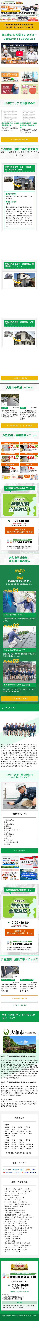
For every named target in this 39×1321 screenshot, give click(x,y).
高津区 (28, 1140)
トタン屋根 (8, 1213)
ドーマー (7, 1245)
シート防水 (8, 1204)
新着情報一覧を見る (20, 998)
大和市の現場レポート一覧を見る (20, 426)
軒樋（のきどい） (26, 1245)
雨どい (7, 1230)
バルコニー (8, 1200)
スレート (7, 1252)
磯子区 (20, 1127)
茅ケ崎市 (15, 1146)
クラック (7, 1189)
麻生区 (22, 1142)
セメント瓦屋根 (9, 1208)
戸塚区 (7, 1129)
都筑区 (31, 1133)
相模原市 (30, 1149)
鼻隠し (16, 1245)
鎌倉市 (22, 1149)
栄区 (13, 1127)
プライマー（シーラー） (12, 1191)
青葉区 (7, 1136)
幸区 (13, 1140)
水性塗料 (16, 1195)
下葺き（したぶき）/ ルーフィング (23, 1217)
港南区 (28, 1127)
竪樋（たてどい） (10, 1247)
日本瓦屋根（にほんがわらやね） (15, 1211)
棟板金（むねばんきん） (20, 1230)
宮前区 (7, 1142)
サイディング (27, 1191)
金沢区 (7, 1127)
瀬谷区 (29, 1131)
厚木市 (23, 1146)
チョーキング (18, 1189)
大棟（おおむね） (10, 1241)
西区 (6, 1131)
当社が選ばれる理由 (21, 698)
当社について (20, 851)
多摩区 (14, 1142)
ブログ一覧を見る (21, 1005)
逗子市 (14, 1149)
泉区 (13, 1129)
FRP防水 (7, 1250)
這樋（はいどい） (24, 1226)
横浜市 (7, 1125)
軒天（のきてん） (10, 1232)
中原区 (20, 1140)
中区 (25, 1129)
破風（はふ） (23, 1232)
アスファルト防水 (10, 1202)
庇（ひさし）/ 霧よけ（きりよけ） (16, 1221)
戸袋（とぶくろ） (10, 1224)
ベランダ (17, 1200)
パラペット (22, 1247)
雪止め (7, 1217)
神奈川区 (7, 1133)
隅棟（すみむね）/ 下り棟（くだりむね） (18, 1243)
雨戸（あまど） (24, 1224)
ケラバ (21, 1234)
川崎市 (7, 1138)
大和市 (22, 1144)
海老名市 (30, 1144)
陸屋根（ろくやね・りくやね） (14, 1206)
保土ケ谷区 (20, 1131)
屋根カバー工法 (20, 1213)
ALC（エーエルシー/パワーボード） (16, 1193)
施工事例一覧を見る (21, 378)
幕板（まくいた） (10, 1226)
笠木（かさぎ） (25, 1219)
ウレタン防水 (23, 1202)
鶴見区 (16, 1133)
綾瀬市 (7, 1144)
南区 (19, 1129)
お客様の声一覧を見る (20, 140)
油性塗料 (7, 1195)
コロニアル (17, 1252)
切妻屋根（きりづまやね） (13, 1239)
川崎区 (7, 1140)
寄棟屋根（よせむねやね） (13, 1237)
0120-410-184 (20, 521)
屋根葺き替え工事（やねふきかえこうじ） (18, 1215)
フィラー (28, 1189)
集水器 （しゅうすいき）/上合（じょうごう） (19, 1228)
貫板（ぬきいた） (10, 1234)
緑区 (13, 1136)
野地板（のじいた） (11, 1219)
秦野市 (7, 1149)
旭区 (12, 1131)
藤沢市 (7, 1146)
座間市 (14, 1144)
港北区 (23, 1133)
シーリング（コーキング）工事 (14, 1198)
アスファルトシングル (20, 1250)
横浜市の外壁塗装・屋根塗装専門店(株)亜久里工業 (14, 1315)
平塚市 (31, 1146)
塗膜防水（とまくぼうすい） (24, 1204)
